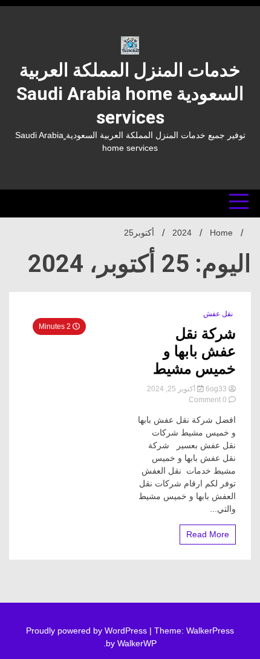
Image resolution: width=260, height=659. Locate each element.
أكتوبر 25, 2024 (172, 389)
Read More (207, 534)
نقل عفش (218, 314)
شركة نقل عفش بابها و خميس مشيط (194, 351)
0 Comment (208, 400)
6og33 (216, 389)
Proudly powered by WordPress (87, 630)
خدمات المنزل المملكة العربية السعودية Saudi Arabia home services (130, 93)
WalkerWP (137, 643)
